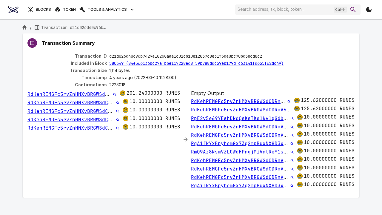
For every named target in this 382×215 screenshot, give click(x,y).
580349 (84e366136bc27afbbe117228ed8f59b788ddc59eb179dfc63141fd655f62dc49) (196, 63)
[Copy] (266, 56)
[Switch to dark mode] (369, 10)
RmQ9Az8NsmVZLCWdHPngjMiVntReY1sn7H (241, 152)
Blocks (43, 9)
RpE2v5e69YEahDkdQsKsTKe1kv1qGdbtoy (241, 118)
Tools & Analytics (107, 9)
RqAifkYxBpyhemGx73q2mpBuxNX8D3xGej (241, 143)
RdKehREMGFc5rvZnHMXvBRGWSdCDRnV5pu (78, 94)
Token (69, 9)
